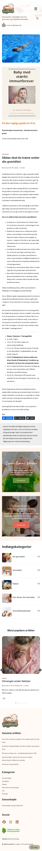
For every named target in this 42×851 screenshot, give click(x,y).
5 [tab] (24, 703)
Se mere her (21, 480)
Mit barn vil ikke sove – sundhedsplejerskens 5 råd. (19, 753)
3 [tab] (20, 703)
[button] (2, 670)
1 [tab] (16, 703)
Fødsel (4, 678)
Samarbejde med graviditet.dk (12, 805)
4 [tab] (22, 703)
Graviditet (5, 154)
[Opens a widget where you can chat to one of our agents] (34, 847)
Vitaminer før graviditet (10, 764)
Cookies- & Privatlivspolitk (24, 844)
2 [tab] (18, 703)
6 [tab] (26, 703)
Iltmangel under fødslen (16, 681)
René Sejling (14, 839)
